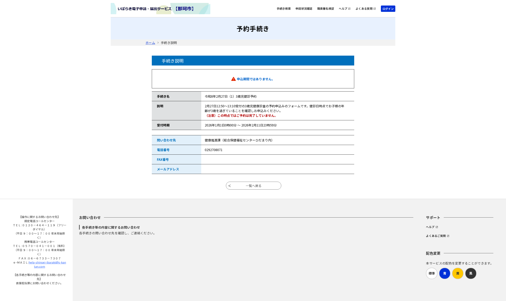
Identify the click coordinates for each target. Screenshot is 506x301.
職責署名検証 (325, 8)
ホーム (150, 42)
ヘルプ (343, 8)
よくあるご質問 (436, 236)
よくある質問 (364, 8)
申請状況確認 (303, 8)
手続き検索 (284, 8)
